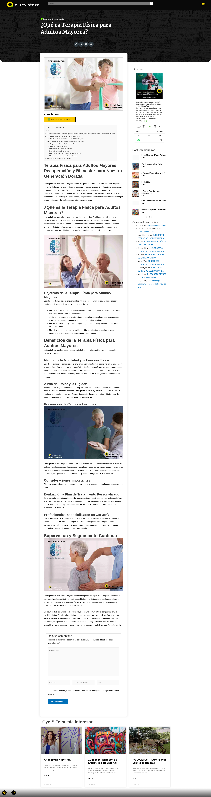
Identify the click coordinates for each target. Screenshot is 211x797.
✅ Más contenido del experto (60, 119)
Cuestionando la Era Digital (151, 164)
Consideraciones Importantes (59, 151)
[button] (204, 4)
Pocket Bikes (146, 182)
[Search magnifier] (151, 3)
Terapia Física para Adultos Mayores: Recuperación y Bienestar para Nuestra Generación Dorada (81, 133)
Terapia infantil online (157, 225)
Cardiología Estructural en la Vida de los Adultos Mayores (152, 284)
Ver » (143, 158)
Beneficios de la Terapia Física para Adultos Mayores (65, 141)
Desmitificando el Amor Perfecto (153, 155)
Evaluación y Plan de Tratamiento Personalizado (65, 153)
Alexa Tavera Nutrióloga (57, 759)
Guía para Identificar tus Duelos (153, 201)
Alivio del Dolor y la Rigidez (59, 146)
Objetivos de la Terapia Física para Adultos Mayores (67, 139)
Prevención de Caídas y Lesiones (61, 148)
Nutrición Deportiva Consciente (153, 210)
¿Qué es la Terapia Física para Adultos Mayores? (64, 136)
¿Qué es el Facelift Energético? (153, 173)
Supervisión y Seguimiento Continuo (59, 158)
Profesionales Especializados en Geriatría (63, 156)
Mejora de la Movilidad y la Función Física (63, 144)
